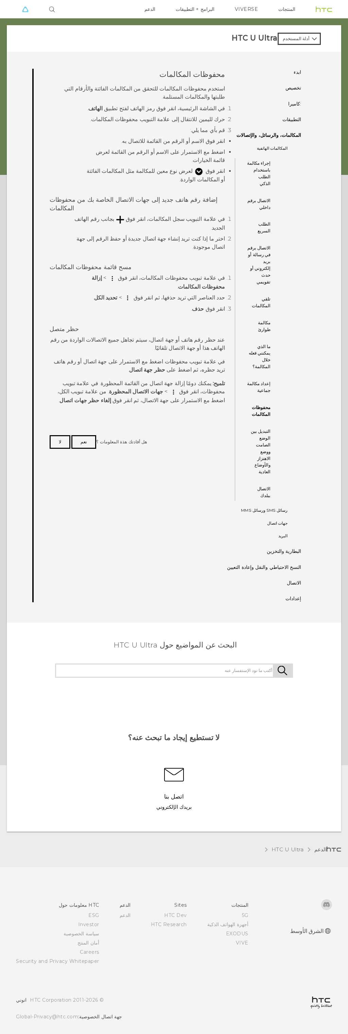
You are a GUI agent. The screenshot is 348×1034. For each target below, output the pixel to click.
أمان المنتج (88, 943)
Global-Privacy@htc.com (47, 1017)
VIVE (242, 943)
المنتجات (286, 9)
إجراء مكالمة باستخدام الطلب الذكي (259, 173)
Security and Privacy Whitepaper (57, 961)
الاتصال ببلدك (264, 492)
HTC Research (169, 924)
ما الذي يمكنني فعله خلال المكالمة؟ (260, 357)
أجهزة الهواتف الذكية (227, 924)
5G (245, 915)
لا (60, 441)
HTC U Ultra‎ (288, 849)
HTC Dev (175, 915)
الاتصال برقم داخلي (259, 204)
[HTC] (324, 9)
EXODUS (237, 934)
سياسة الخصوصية (81, 934)
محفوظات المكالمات (261, 411)
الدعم (149, 9)
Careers (89, 952)
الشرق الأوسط (307, 931)
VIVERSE (246, 9)
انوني (21, 1000)
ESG (93, 915)
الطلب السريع (264, 227)
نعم (84, 441)
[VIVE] (25, 9)
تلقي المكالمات (261, 302)
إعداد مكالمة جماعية (259, 387)
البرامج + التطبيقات (195, 9)
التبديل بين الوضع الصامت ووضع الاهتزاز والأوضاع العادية (261, 451)
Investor (88, 924)
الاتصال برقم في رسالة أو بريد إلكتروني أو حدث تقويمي (259, 264)
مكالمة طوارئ (264, 326)
